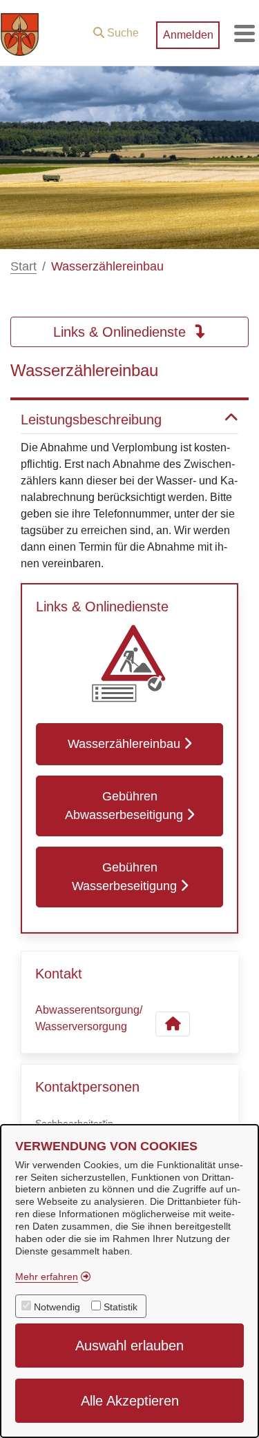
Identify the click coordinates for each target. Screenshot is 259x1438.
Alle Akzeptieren (130, 1400)
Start (23, 266)
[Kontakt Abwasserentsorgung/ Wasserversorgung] (172, 1024)
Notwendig (57, 1306)
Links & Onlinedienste (121, 331)
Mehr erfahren (46, 1276)
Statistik (120, 1306)
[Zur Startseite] (19, 33)
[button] (116, 29)
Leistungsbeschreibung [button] (91, 419)
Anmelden (188, 35)
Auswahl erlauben (129, 1345)
